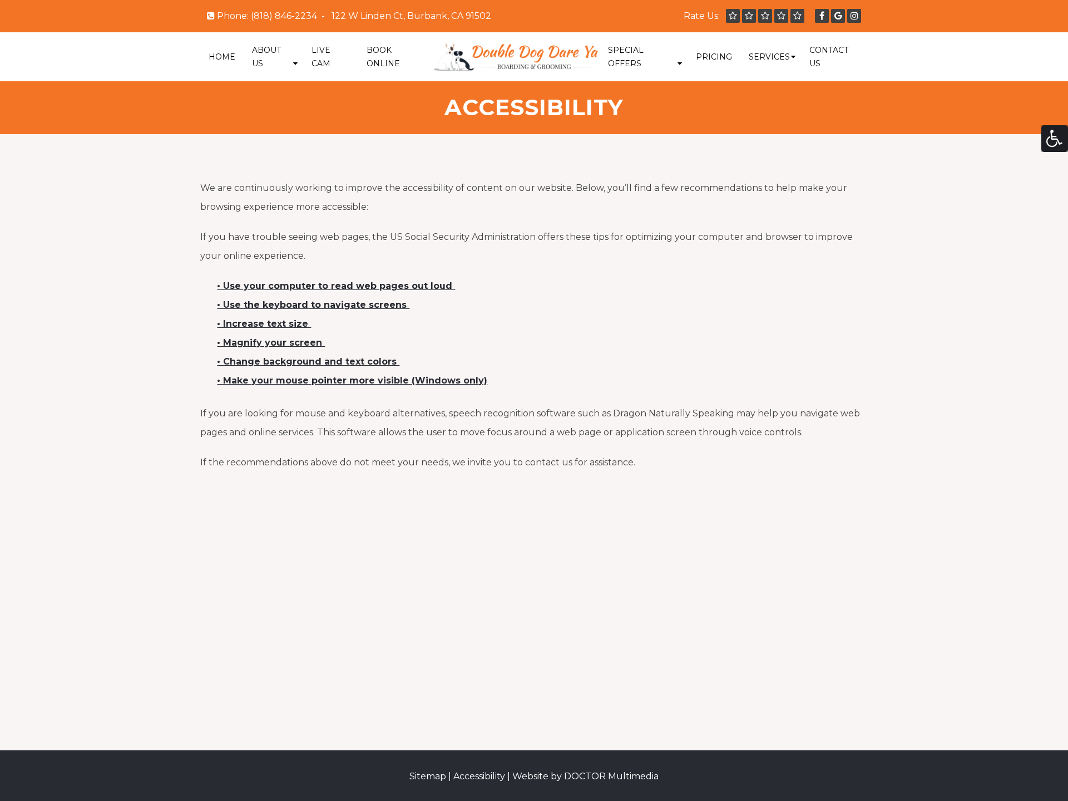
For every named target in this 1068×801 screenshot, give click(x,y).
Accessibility (479, 776)
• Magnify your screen (271, 342)
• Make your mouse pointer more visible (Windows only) (352, 380)
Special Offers (626, 56)
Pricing (714, 57)
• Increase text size (264, 323)
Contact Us (828, 56)
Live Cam (321, 56)
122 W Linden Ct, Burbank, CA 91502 (411, 16)
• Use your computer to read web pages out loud (336, 286)
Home (222, 57)
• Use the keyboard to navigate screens (313, 304)
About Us (266, 56)
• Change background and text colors (308, 361)
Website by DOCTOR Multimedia (585, 776)
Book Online (383, 56)
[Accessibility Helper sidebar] (1054, 138)
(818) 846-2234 (284, 16)
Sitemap (427, 776)
